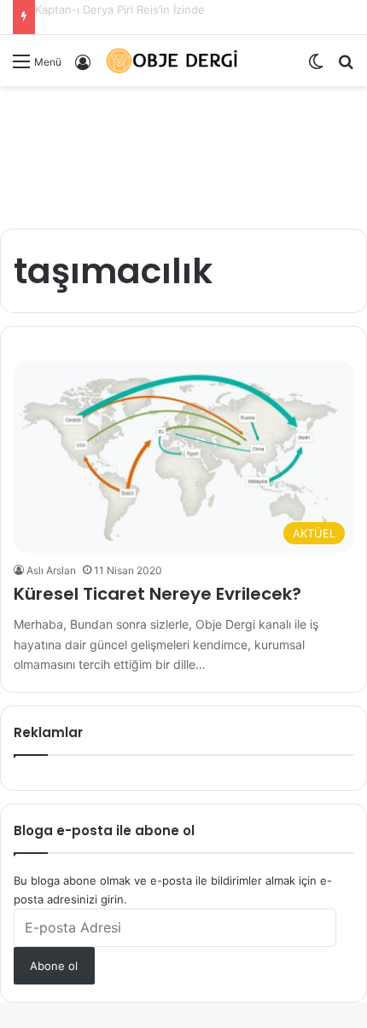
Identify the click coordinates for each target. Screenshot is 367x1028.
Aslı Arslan (51, 570)
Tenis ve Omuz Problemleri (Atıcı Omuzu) (144, 9)
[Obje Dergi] (172, 60)
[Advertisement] (183, 151)
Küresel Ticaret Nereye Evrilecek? (157, 594)
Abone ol (54, 966)
